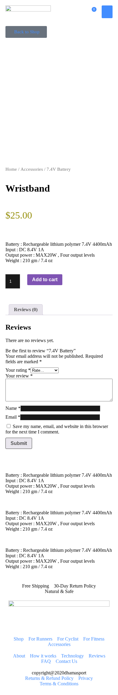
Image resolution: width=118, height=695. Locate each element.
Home (11, 169)
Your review (19, 375)
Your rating (18, 370)
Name (13, 408)
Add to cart (44, 279)
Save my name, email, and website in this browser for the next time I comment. (56, 429)
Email (12, 417)
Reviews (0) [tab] (26, 309)
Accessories (32, 169)
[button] (107, 11)
